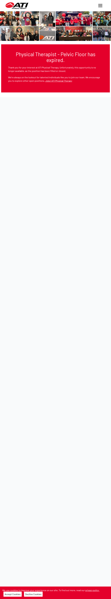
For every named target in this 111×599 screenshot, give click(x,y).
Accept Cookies (13, 594)
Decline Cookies (33, 594)
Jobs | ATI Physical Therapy (58, 80)
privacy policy (92, 590)
